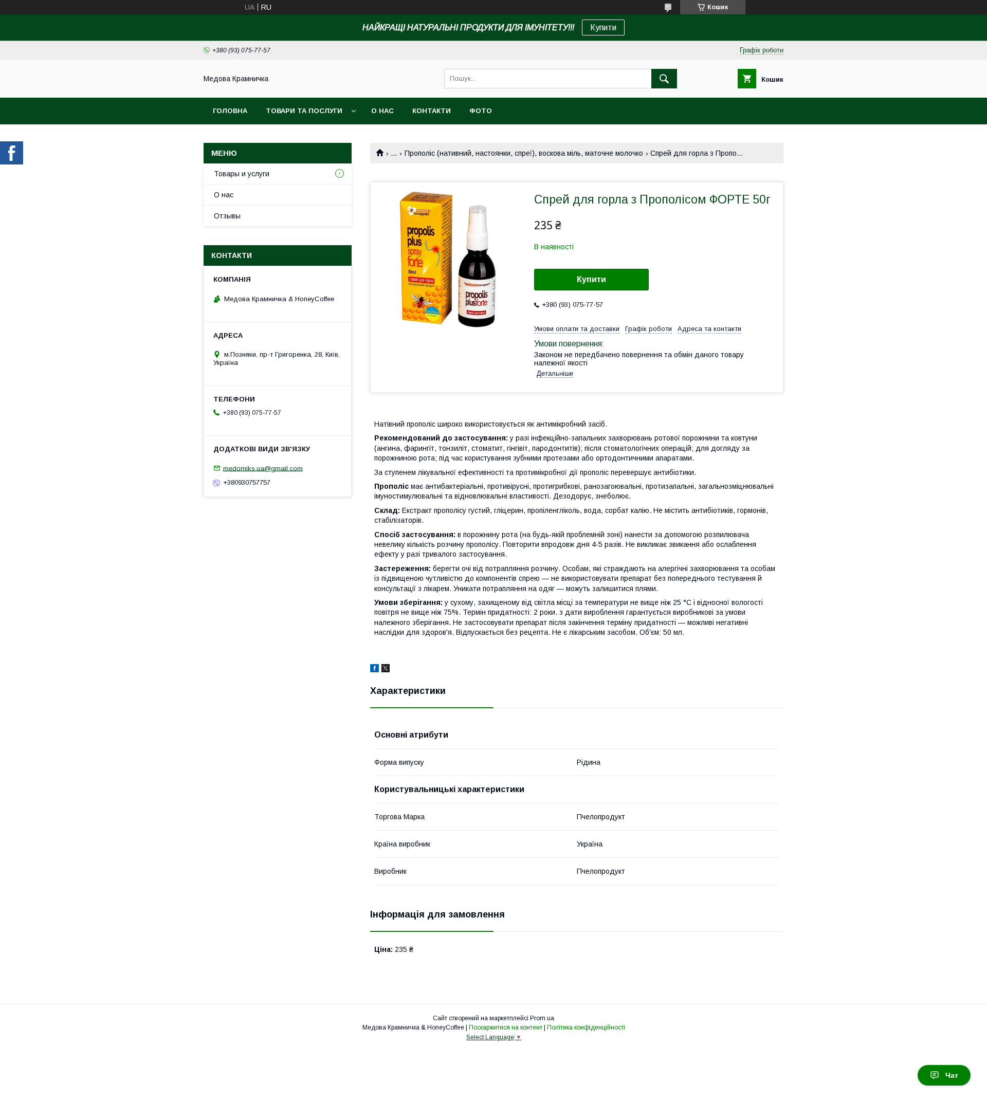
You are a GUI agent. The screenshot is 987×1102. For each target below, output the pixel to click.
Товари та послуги (304, 111)
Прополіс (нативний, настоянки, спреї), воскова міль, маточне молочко (524, 153)
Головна (230, 111)
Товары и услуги (241, 174)
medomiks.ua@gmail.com (263, 468)
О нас (382, 111)
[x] (385, 670)
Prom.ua (542, 1018)
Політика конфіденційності (586, 1027)
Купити (603, 27)
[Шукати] (664, 78)
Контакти (431, 111)
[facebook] (374, 670)
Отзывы (227, 216)
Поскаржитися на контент (505, 1027)
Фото (480, 111)
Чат (951, 1075)
